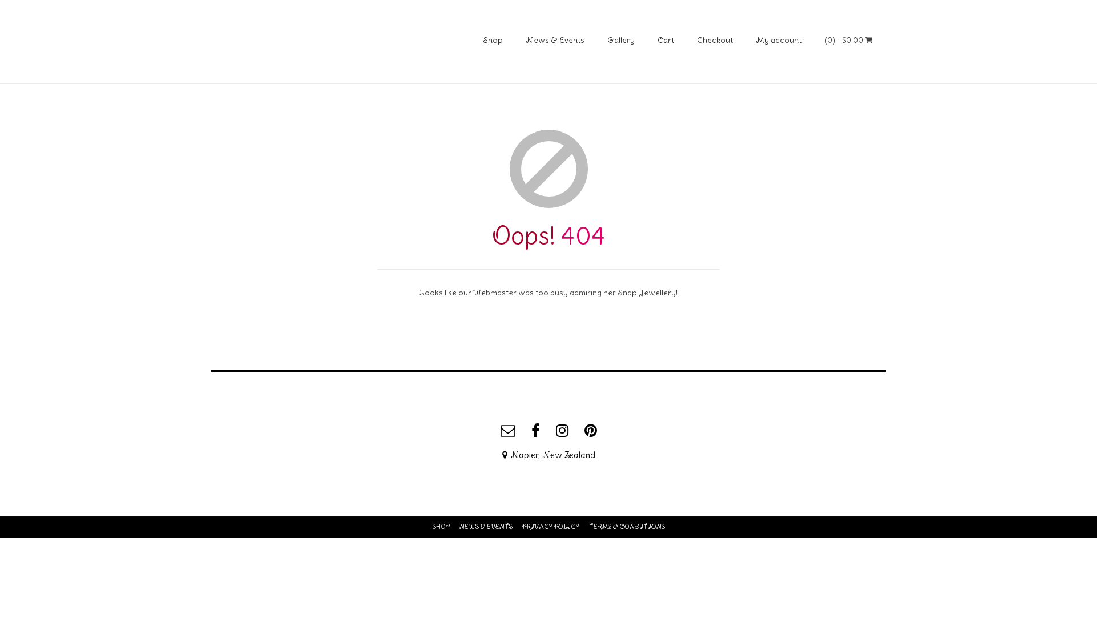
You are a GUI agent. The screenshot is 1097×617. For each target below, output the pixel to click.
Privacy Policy (550, 527)
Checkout (715, 40)
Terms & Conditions (627, 527)
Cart (666, 40)
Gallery (621, 40)
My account (779, 40)
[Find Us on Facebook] (535, 430)
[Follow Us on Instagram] (562, 430)
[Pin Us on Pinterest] (590, 430)
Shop (493, 40)
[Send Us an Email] (508, 430)
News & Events (555, 40)
